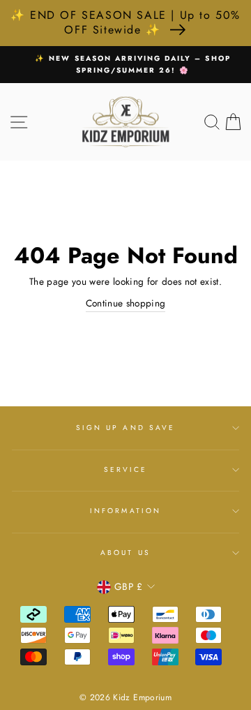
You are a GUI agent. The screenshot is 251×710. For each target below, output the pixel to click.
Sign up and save (125, 427)
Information (125, 510)
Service (125, 469)
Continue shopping (126, 303)
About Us (125, 552)
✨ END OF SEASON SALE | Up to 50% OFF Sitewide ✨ (125, 22)
